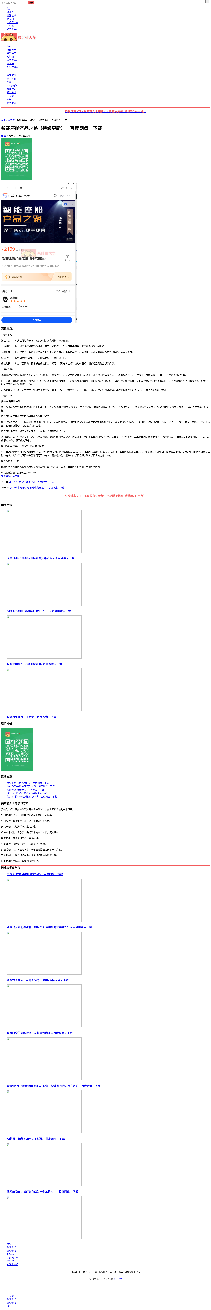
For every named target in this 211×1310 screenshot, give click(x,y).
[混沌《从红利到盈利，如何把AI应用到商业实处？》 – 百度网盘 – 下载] (44, 974)
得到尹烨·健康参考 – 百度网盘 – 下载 (25, 790)
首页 (3, 120)
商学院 (10, 26)
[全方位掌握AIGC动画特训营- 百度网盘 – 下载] (44, 658)
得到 (9, 8)
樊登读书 (11, 15)
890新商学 (12, 85)
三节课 (10, 96)
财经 (9, 99)
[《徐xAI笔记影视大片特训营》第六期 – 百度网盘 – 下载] (44, 552)
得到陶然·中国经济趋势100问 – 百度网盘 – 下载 (31, 786)
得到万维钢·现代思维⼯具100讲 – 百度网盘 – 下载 (32, 796)
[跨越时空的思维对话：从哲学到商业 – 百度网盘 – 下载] (44, 1079)
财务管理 (11, 103)
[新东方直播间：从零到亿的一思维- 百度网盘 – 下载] (44, 1026)
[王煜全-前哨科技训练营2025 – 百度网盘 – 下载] (44, 921)
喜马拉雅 (11, 79)
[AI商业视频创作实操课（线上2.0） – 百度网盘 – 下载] (44, 605)
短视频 (10, 19)
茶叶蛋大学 (117, 1279)
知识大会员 (12, 29)
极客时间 (11, 89)
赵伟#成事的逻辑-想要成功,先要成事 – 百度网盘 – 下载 (36, 487)
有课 (3, 136)
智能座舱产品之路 (10, 476)
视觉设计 (11, 92)
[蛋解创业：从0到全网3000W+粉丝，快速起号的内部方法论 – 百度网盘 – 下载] (44, 1132)
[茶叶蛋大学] (19, 40)
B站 (9, 82)
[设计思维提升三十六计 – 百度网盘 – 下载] (44, 710)
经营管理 (11, 75)
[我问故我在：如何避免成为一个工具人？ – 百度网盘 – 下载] (44, 1238)
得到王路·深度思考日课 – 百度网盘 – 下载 (28, 783)
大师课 (12, 22)
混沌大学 (11, 12)
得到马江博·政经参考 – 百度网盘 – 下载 (27, 793)
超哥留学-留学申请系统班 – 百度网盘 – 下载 (31, 482)
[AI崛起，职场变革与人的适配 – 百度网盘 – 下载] (44, 1185)
